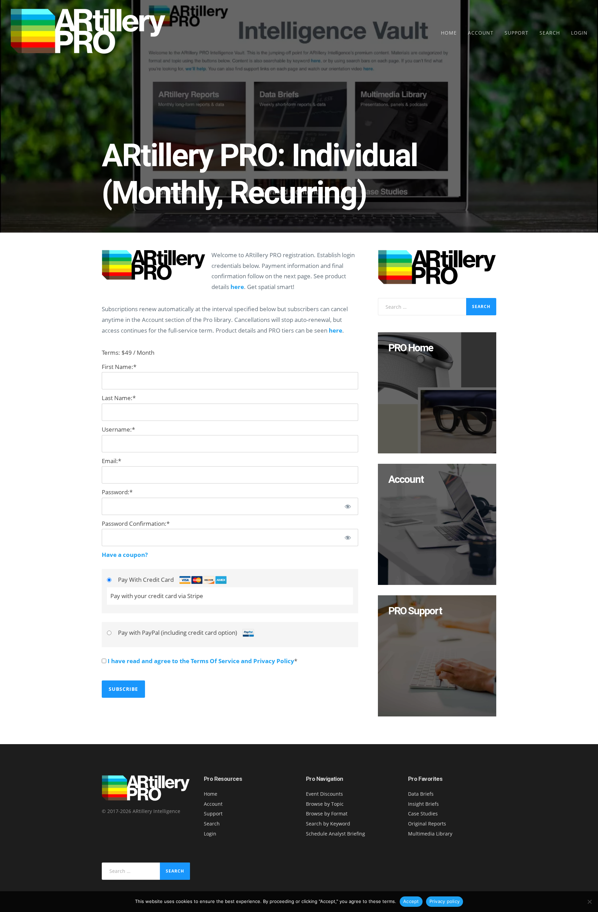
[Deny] (589, 901)
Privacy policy (444, 901)
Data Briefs (421, 794)
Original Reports (427, 823)
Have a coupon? (125, 555)
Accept (411, 901)
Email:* (111, 461)
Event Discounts (324, 794)
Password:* (117, 492)
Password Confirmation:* (136, 523)
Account (480, 32)
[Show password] (347, 506)
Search (550, 32)
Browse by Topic (325, 804)
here (237, 287)
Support (516, 32)
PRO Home (410, 348)
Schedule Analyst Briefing (335, 833)
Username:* (118, 429)
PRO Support (415, 611)
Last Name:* (119, 398)
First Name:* (119, 367)
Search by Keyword (328, 823)
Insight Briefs (423, 804)
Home (449, 32)
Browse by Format (326, 813)
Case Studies (423, 813)
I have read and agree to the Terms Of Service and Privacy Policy (201, 661)
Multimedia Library (430, 833)
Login (579, 32)
